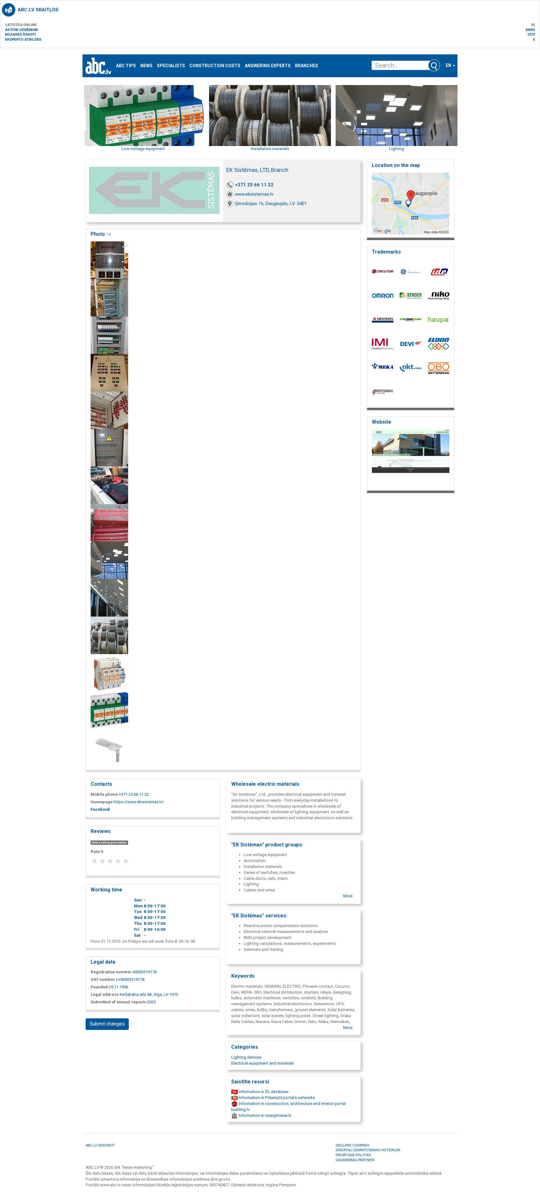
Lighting (396, 148)
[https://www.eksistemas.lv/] (410, 458)
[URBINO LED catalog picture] (109, 747)
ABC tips (126, 65)
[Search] (434, 65)
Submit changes (107, 1024)
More (347, 896)
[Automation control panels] (109, 335)
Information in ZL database (263, 1091)
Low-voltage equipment (143, 148)
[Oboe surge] (109, 672)
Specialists (171, 65)
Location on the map (396, 165)
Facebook (100, 809)
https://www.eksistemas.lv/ (138, 801)
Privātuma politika (353, 1154)
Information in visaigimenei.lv (264, 1115)
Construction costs (214, 65)
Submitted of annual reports (118, 1002)
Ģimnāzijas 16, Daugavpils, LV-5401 (271, 203)
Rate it (97, 851)
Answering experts (268, 65)
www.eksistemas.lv (254, 194)
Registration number (111, 972)
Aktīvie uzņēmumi (21, 29)
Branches (306, 65)
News (146, 65)
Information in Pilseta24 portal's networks (276, 1097)
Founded (99, 987)
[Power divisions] (109, 260)
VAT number (103, 979)
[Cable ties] (109, 635)
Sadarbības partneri (355, 1159)
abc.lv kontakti (100, 1144)
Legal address (105, 994)
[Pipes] (109, 485)
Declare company (352, 1144)
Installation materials (270, 148)
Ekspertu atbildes (23, 39)
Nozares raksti (20, 34)
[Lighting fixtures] (109, 560)
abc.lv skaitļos (38, 10)
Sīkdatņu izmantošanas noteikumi (368, 1149)
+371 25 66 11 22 (254, 185)
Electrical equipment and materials (262, 1063)
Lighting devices (246, 1057)
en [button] (449, 65)
